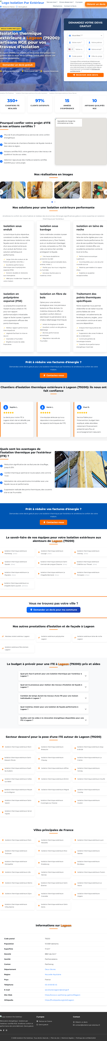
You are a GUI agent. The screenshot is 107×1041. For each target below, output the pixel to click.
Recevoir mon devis (87, 75)
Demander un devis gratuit (18, 65)
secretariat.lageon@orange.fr (57, 990)
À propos (79, 2)
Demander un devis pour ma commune (55, 610)
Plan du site (55, 1038)
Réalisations (57, 6)
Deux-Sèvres (50, 969)
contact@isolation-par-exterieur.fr (87, 1025)
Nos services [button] (51, 2)
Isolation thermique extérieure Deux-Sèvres (62, 93)
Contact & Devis (70, 6)
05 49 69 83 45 (51, 985)
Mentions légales (67, 1038)
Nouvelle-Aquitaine (53, 974)
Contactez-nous (55, 375)
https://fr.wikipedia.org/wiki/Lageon (59, 1000)
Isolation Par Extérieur (7, 93)
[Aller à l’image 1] (52, 202)
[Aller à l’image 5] (54, 201)
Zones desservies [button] (65, 2)
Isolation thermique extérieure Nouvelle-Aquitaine (31, 93)
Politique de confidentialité (86, 1038)
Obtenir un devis (96, 4)
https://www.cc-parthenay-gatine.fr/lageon (62, 995)
